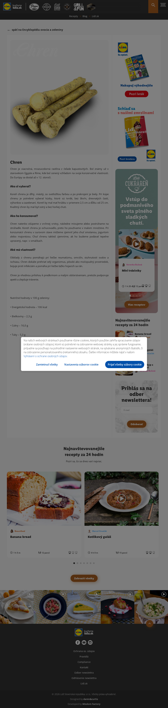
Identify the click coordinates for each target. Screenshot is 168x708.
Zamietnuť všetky (47, 364)
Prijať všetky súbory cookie (125, 364)
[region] (84, 354)
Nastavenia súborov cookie (81, 364)
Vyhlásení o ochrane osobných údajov (45, 356)
